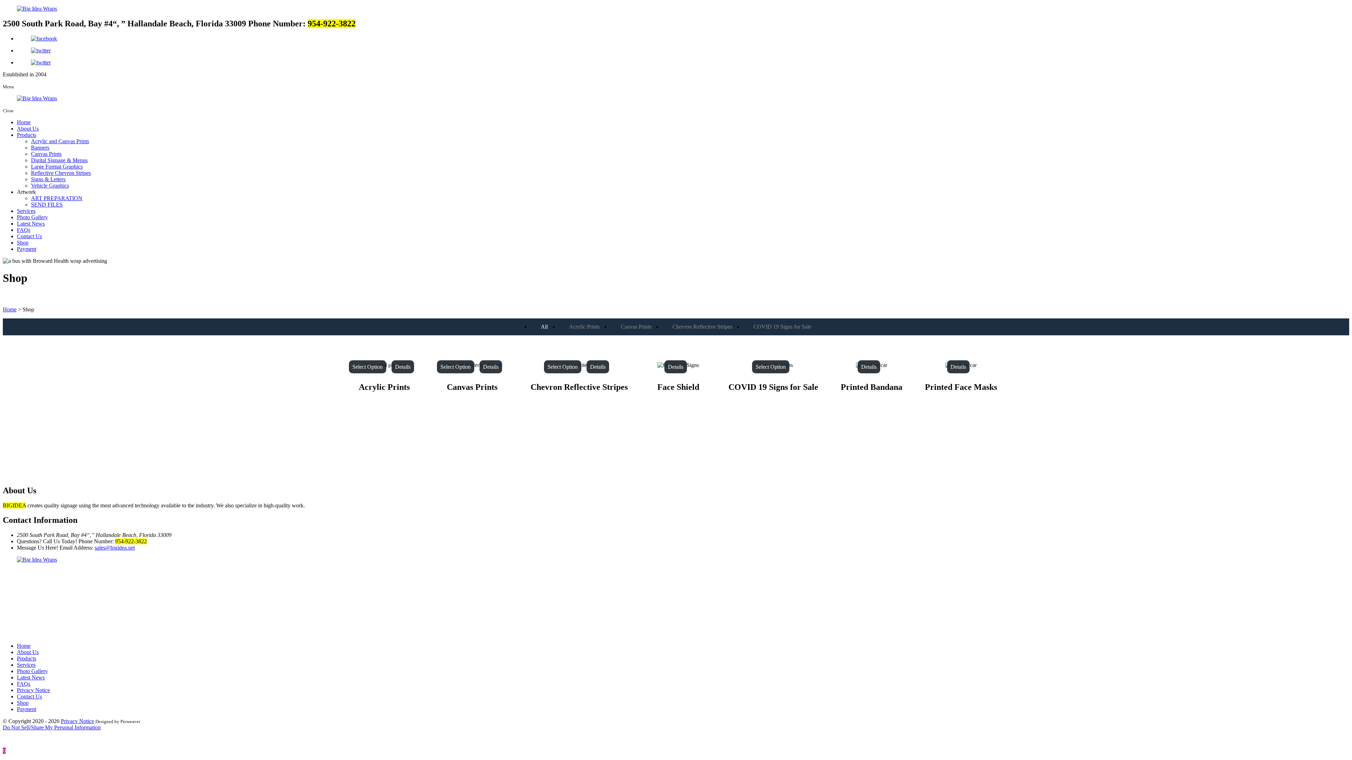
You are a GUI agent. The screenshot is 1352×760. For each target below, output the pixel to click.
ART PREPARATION (56, 198)
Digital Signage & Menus (59, 160)
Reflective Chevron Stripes (61, 173)
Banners (40, 148)
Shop (23, 243)
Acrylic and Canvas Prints (60, 141)
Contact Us (29, 236)
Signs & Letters (48, 179)
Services (26, 211)
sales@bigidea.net (115, 548)
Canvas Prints (46, 154)
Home (24, 122)
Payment (26, 249)
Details (403, 367)
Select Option (367, 367)
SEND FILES (47, 205)
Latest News (31, 224)
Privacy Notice (33, 690)
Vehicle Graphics (50, 186)
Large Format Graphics (57, 167)
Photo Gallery (32, 217)
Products (26, 135)
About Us (28, 129)
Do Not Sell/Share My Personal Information (52, 727)
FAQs (23, 230)
